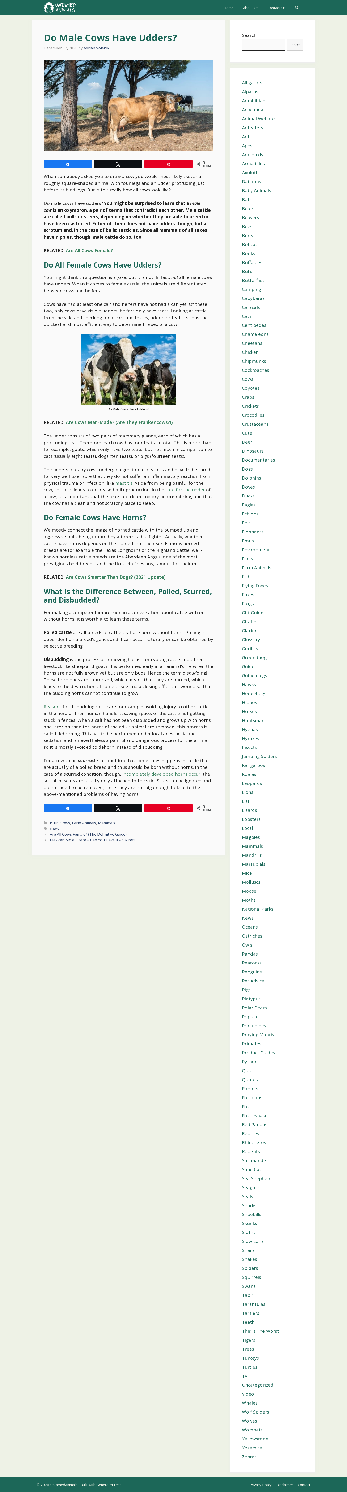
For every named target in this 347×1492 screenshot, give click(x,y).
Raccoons (252, 1097)
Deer (247, 442)
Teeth (248, 1322)
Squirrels (251, 1277)
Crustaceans (255, 424)
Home (229, 7)
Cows (65, 823)
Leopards (252, 783)
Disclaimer (284, 1484)
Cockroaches (255, 370)
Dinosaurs (253, 451)
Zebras (249, 1457)
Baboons (251, 181)
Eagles (249, 505)
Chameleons (255, 334)
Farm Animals (84, 823)
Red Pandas (254, 1124)
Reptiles (250, 1133)
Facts (247, 559)
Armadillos (253, 163)
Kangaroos (253, 765)
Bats (247, 199)
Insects (249, 747)
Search (249, 35)
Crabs (248, 397)
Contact (304, 1484)
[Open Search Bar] (296, 7)
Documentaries (258, 460)
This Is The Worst (260, 1331)
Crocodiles (253, 415)
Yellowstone (255, 1439)
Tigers (248, 1340)
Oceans (250, 927)
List (246, 801)
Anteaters (252, 128)
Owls (247, 945)
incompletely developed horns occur (161, 774)
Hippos (249, 702)
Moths (249, 900)
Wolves (249, 1421)
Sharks (249, 1205)
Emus (248, 541)
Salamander (255, 1160)
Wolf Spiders (255, 1412)
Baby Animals (256, 190)
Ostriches (252, 936)
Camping (251, 289)
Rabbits (250, 1088)
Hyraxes (250, 738)
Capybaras (253, 298)
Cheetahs (252, 343)
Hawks (249, 684)
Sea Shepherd (257, 1178)
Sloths (248, 1232)
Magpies (251, 837)
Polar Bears (254, 1008)
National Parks (257, 909)
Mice (247, 873)
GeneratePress (109, 1484)
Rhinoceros (254, 1142)
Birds (247, 235)
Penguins (252, 972)
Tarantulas (253, 1304)
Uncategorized (257, 1385)
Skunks (249, 1223)
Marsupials (253, 864)
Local (247, 828)
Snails (248, 1250)
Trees (248, 1349)
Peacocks (252, 963)
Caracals (251, 307)
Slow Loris (253, 1241)
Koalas (249, 774)
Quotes (250, 1080)
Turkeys (250, 1358)
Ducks (248, 496)
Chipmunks (254, 361)
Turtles (249, 1367)
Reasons (53, 707)
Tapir (247, 1295)
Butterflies (253, 280)
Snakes (249, 1259)
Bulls (54, 823)
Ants (247, 137)
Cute (247, 433)
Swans (249, 1286)
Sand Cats (252, 1169)
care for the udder (184, 490)
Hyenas (250, 729)
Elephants (252, 532)
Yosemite (252, 1448)
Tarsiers (250, 1313)
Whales (250, 1403)
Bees (247, 226)
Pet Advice (253, 981)
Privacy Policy (261, 1484)
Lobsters (251, 819)
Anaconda (252, 110)
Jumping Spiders (259, 756)
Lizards (249, 810)
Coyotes (250, 388)
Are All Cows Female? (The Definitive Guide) (88, 834)
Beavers (250, 217)
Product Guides (258, 1053)
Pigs (246, 990)
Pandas (250, 954)
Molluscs (251, 882)
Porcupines (254, 1026)
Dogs (247, 469)
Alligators (252, 83)
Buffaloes (252, 262)
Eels (246, 523)
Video (248, 1394)
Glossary (251, 639)
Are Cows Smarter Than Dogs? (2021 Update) (116, 577)
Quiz (247, 1071)
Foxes (248, 595)
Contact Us (277, 7)
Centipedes (254, 325)
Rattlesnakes (256, 1115)
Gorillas (250, 648)
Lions (247, 792)
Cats (246, 316)
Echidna (250, 514)
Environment (256, 550)
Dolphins (251, 478)
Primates (251, 1044)
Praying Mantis (258, 1035)
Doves (248, 487)
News (248, 918)
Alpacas (250, 92)
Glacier (249, 630)
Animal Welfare (258, 119)
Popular (250, 1017)
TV (244, 1376)
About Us (250, 7)
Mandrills (252, 855)
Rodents (251, 1151)
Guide (248, 666)
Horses (249, 711)
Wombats (252, 1430)
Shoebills (251, 1214)
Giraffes (250, 621)
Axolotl (249, 172)
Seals (247, 1196)
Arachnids (252, 154)
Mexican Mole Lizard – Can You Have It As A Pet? (92, 840)
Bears (248, 208)
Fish (246, 577)
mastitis (123, 483)
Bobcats (250, 244)
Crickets (250, 406)
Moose (249, 891)
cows (54, 828)
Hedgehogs (254, 693)
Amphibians (254, 101)
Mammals (106, 823)
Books (248, 253)
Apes (247, 146)
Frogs (248, 604)
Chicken (250, 352)
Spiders (250, 1268)
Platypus (251, 999)
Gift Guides (254, 613)
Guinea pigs (254, 675)
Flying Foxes (255, 586)
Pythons (251, 1062)
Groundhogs (255, 657)
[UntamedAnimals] (60, 7)
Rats (246, 1106)
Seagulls (251, 1187)
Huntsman (253, 720)
